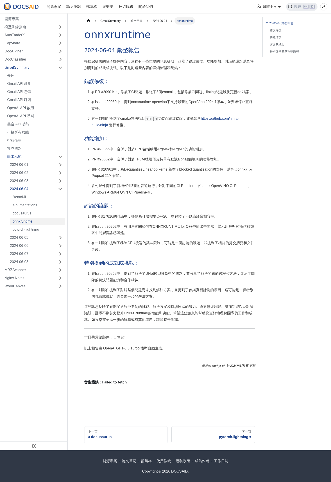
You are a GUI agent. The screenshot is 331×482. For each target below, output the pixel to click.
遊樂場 (107, 7)
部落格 (91, 7)
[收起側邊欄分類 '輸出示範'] (60, 156)
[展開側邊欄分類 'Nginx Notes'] (60, 278)
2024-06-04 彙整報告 (279, 23)
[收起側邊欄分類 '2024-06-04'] (60, 189)
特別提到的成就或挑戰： (286, 51)
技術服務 (126, 7)
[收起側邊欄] (34, 445)
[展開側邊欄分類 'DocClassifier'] (60, 59)
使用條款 (163, 461)
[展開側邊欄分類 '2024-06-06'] (60, 245)
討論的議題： (278, 44)
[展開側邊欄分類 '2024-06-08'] (60, 262)
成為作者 (202, 461)
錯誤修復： (277, 30)
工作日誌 (221, 461)
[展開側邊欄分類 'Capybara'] (60, 43)
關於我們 (145, 7)
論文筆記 (73, 7)
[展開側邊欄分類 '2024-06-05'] (60, 237)
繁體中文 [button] (270, 7)
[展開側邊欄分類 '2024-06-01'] (60, 164)
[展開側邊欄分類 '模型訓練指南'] (60, 27)
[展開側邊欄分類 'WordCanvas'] (60, 286)
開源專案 (54, 7)
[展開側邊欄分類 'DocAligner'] (60, 51)
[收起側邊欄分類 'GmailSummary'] (60, 67)
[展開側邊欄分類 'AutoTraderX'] (60, 35)
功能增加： (277, 37)
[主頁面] (88, 21)
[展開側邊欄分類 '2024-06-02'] (60, 172)
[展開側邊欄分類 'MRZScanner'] (60, 270)
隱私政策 (183, 461)
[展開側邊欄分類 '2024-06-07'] (60, 253)
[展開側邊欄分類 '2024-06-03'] (60, 181)
